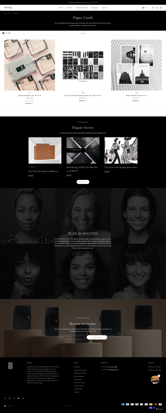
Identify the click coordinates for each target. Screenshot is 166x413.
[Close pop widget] (159, 376)
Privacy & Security (79, 382)
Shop (10, 13)
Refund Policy (78, 379)
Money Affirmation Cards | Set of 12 (136, 95)
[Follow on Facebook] (5, 398)
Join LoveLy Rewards (154, 367)
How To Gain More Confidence (43, 171)
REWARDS (94, 8)
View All (83, 182)
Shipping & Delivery (80, 373)
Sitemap (76, 392)
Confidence (32, 167)
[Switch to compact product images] (9, 33)
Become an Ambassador (155, 370)
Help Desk (77, 367)
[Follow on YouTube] (18, 398)
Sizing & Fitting (78, 376)
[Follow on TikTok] (23, 398)
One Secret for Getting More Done (121, 167)
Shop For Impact (83, 254)
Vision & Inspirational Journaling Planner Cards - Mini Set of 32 (83, 95)
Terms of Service (79, 385)
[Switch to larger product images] (3, 33)
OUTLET (69, 8)
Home (5, 13)
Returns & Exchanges (80, 370)
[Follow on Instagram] (9, 398)
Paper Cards (16, 13)
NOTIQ (29, 92)
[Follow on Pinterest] (14, 398)
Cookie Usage (78, 389)
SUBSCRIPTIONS (82, 8)
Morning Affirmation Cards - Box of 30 (29, 95)
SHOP (61, 8)
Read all (31, 175)
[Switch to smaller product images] (6, 33)
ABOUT (104, 8)
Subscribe (97, 337)
